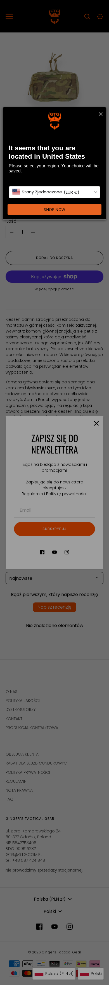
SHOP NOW (54, 209)
